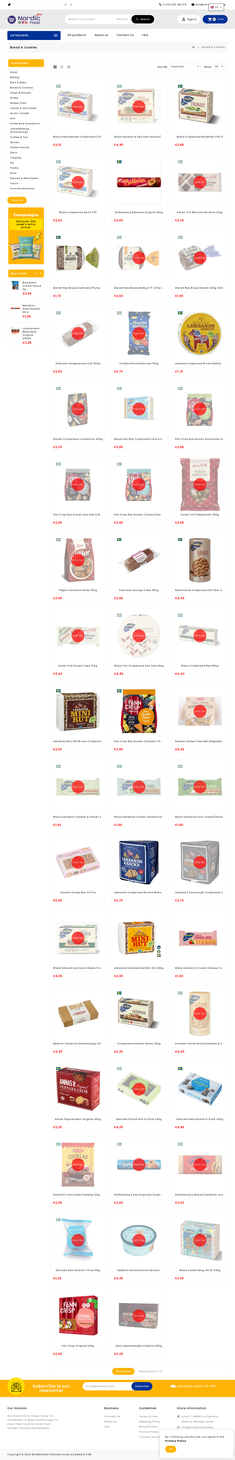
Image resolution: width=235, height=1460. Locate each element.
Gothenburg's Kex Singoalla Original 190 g (142, 1194)
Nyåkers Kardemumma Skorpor (139, 1270)
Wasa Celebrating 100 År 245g (199, 1270)
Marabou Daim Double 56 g (31, 309)
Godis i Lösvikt (19, 113)
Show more (123, 1371)
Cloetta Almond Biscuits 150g (138, 363)
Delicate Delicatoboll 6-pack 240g (199, 1119)
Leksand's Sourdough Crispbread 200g (201, 892)
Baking (14, 77)
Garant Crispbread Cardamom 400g (78, 439)
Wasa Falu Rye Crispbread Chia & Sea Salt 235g (146, 439)
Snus (13, 173)
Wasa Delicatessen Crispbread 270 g (78, 136)
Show (207, 67)
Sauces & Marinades (24, 178)
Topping (15, 157)
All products (77, 35)
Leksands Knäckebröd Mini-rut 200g (139, 968)
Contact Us (125, 35)
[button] (216, 7)
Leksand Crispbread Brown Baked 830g (202, 363)
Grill (12, 118)
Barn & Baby (18, 82)
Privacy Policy (148, 1432)
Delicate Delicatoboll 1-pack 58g (78, 1270)
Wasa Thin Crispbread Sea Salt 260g (139, 665)
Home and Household (25, 123)
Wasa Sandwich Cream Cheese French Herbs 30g (148, 817)
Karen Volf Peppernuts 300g (200, 514)
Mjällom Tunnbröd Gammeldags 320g (78, 1043)
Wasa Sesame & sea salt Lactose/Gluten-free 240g (149, 136)
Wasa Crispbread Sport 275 (78, 212)
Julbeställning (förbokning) (19, 130)
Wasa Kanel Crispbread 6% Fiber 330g (201, 590)
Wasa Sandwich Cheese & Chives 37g (78, 817)
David (78, 1454)
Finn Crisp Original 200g (78, 1346)
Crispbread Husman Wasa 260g (139, 1043)
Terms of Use (148, 1416)
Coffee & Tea (19, 137)
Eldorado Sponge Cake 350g (139, 590)
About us (101, 35)
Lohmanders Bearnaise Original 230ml (31, 333)
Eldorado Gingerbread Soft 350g (78, 363)
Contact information (153, 1437)
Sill (12, 163)
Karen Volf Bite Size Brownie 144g (200, 212)
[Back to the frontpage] (193, 47)
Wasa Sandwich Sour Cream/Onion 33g (202, 817)
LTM (88, 1454)
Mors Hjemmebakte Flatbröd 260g (139, 1346)
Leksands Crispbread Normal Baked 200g (142, 892)
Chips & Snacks (20, 92)
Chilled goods (19, 147)
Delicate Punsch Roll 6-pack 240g (139, 1119)
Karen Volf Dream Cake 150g (78, 665)
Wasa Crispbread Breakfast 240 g (200, 136)
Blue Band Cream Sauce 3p (32, 286)
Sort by (162, 67)
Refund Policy (148, 1426)
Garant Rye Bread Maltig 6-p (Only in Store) (143, 288)
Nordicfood (40, 1454)
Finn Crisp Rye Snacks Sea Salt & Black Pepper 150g (88, 514)
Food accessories (22, 188)
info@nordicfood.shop (197, 1427)
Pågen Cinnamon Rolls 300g (78, 590)
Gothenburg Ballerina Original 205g (139, 212)
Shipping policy (149, 1421)
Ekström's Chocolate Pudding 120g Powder (82, 1194)
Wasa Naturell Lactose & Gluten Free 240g (81, 968)
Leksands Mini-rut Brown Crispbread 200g (82, 741)
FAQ (145, 35)
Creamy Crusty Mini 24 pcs (78, 892)
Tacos (14, 183)
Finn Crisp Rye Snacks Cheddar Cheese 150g (144, 741)
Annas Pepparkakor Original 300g (78, 1119)
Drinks (14, 98)
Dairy (13, 152)
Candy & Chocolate (23, 108)
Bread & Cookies (21, 87)
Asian (14, 72)
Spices (14, 142)
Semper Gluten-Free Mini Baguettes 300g (203, 741)
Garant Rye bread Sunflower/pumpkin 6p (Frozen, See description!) (99, 288)
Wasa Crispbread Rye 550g (199, 665)
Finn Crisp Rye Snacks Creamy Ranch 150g (142, 514)
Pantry (14, 168)
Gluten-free (18, 103)
